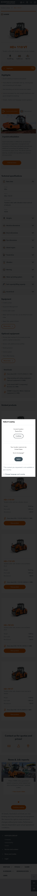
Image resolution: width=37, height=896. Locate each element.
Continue (18, 436)
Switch (19, 459)
